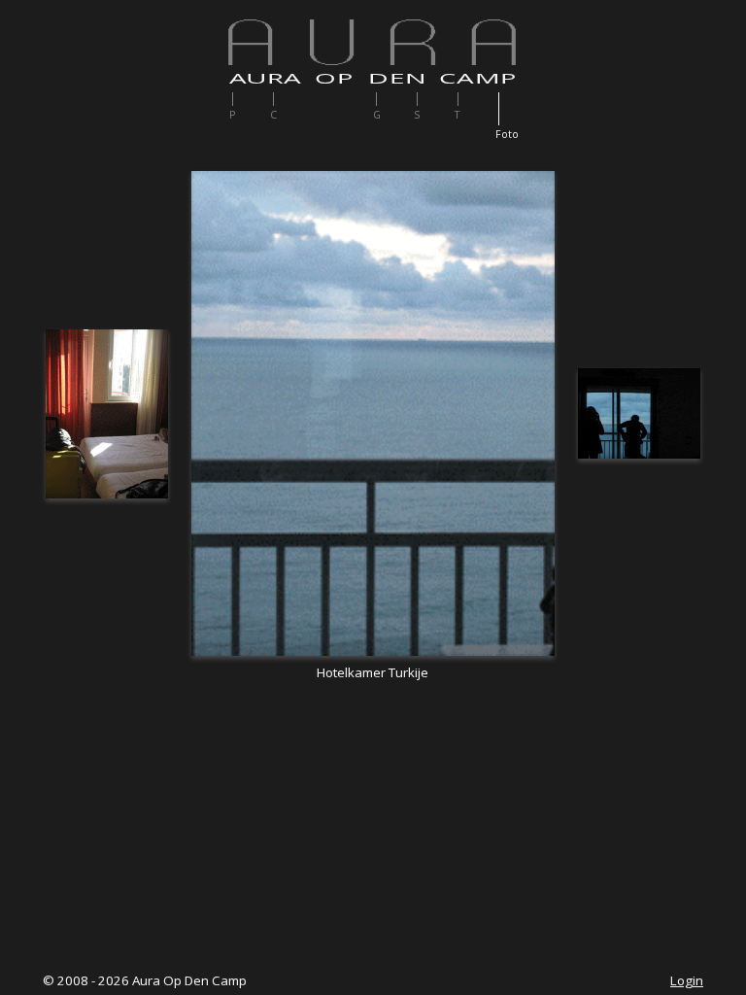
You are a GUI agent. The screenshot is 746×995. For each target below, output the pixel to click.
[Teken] (476, 99)
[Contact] (292, 99)
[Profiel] (251, 99)
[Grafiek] (395, 99)
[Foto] (517, 108)
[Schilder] (436, 99)
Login (686, 980)
